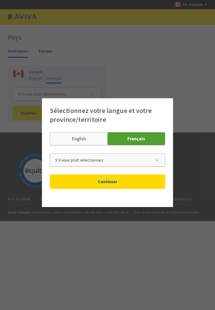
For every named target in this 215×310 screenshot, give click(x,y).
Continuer (107, 181)
